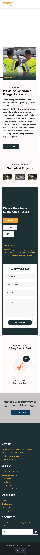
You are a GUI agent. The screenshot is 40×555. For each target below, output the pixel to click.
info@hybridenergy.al (11, 456)
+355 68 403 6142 (9, 459)
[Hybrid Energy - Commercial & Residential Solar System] (8, 4)
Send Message (20, 322)
